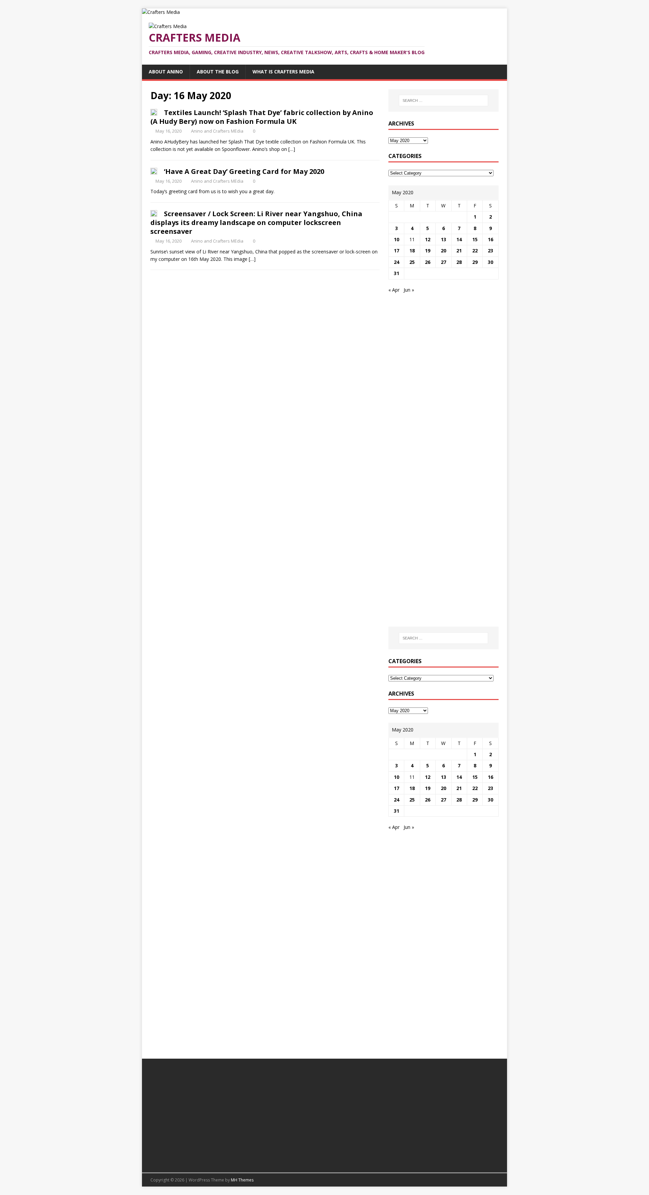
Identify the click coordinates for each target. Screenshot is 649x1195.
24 (396, 262)
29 (475, 262)
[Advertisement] (445, 349)
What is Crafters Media (283, 71)
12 (427, 239)
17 (396, 250)
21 (459, 250)
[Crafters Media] (161, 12)
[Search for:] (443, 100)
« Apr (394, 290)
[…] (291, 149)
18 (412, 250)
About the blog (218, 71)
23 (490, 250)
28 (459, 262)
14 (459, 239)
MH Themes (242, 1180)
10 (396, 239)
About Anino (166, 71)
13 (443, 239)
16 (490, 239)
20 (443, 250)
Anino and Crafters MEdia (217, 131)
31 (396, 273)
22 (475, 250)
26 (427, 262)
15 (475, 239)
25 (412, 262)
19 (427, 250)
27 (443, 262)
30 (490, 262)
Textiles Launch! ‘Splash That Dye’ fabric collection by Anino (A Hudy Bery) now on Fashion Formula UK (261, 117)
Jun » (409, 290)
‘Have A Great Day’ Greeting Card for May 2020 (244, 171)
